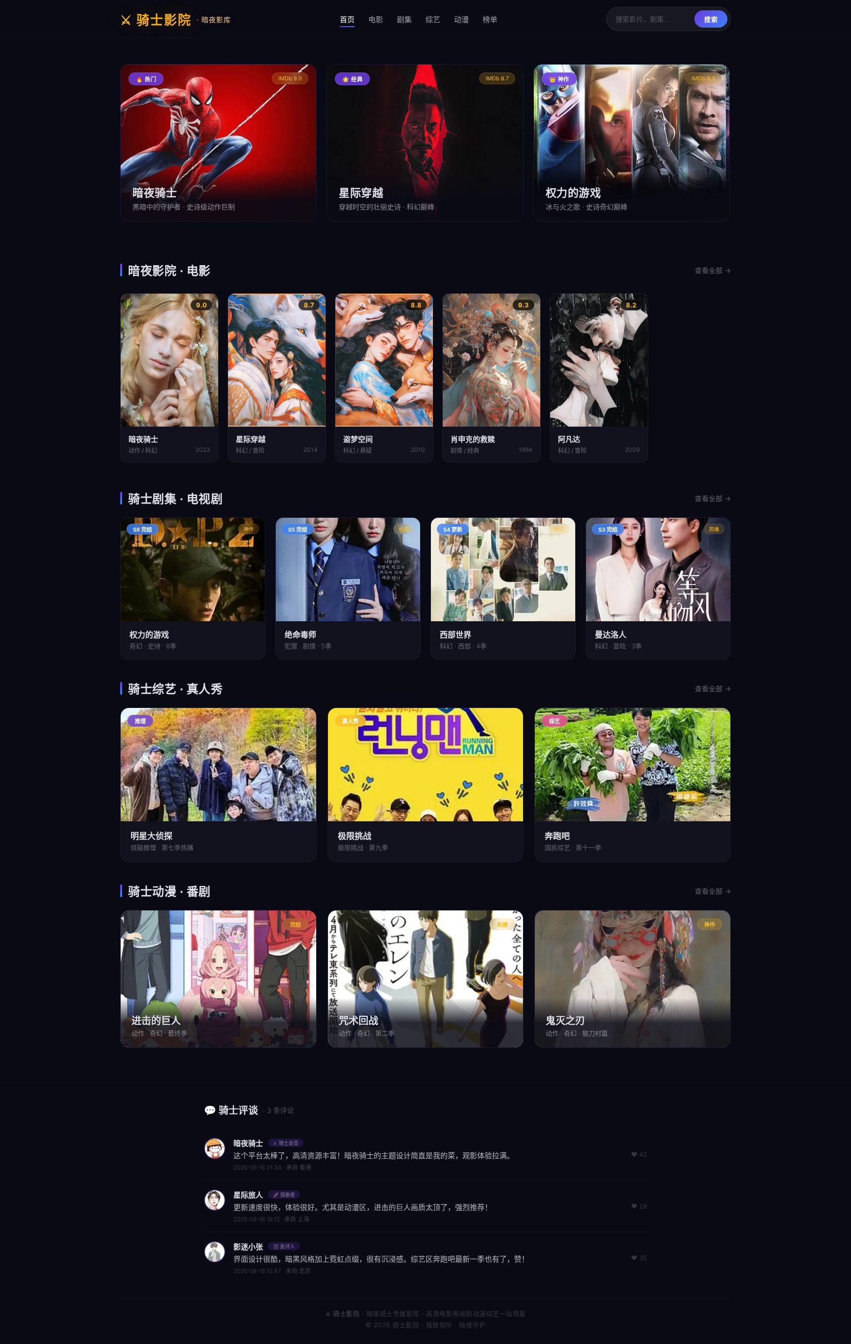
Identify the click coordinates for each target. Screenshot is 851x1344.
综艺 (433, 19)
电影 (375, 19)
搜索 (711, 19)
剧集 (404, 19)
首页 (347, 19)
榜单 (490, 19)
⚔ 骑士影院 (175, 20)
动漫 (461, 19)
